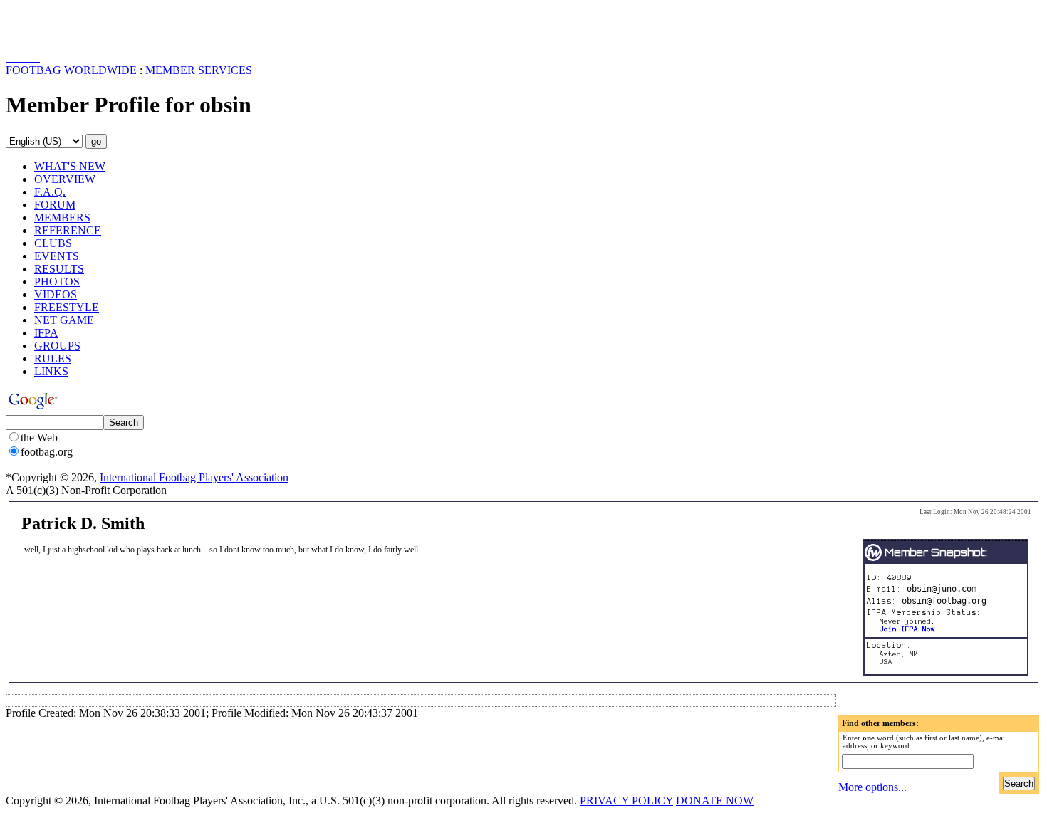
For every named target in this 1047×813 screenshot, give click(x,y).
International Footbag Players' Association (194, 477)
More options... (872, 787)
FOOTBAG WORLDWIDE (71, 70)
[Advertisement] (89, 27)
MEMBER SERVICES (198, 70)
